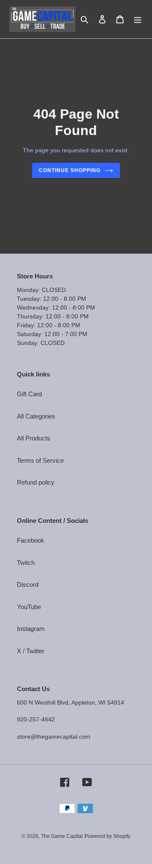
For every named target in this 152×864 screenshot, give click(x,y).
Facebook (30, 540)
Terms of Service (40, 460)
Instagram (31, 628)
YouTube (29, 606)
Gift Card (29, 394)
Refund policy (35, 482)
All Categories (36, 416)
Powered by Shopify (107, 836)
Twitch (26, 562)
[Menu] (138, 19)
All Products (33, 438)
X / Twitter (30, 651)
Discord (27, 584)
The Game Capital (62, 836)
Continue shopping (69, 170)
